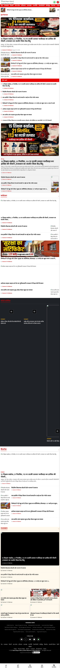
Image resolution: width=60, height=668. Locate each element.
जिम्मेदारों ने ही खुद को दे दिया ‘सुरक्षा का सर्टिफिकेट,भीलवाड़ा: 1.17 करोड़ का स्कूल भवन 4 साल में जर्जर (28, 103)
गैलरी (58, 644)
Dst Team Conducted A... (37, 627)
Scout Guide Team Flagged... (47, 625)
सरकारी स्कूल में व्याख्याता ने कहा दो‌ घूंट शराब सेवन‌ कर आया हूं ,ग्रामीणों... (15, 614)
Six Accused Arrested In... (31, 632)
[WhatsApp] (38, 639)
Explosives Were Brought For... (11, 629)
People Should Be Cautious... (18, 632)
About (27, 649)
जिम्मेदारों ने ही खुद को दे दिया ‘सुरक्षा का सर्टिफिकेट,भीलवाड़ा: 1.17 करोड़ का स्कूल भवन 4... (24, 189)
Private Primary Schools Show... (38, 629)
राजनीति (35, 5)
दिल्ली (11, 5)
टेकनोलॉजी (42, 5)
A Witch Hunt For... (10, 625)
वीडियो (30, 647)
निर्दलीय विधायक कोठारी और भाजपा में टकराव (14, 92)
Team (15, 649)
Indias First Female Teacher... (49, 627)
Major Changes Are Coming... (21, 625)
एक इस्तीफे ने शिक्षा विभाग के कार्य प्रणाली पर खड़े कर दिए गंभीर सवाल (20, 97)
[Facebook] (21, 639)
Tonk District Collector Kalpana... (11, 627)
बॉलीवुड (48, 5)
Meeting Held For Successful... (34, 625)
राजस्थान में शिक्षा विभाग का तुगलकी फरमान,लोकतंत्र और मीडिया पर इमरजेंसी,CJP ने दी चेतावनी (27, 120)
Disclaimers (39, 649)
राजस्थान (6, 5)
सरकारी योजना (52, 644)
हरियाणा (23, 5)
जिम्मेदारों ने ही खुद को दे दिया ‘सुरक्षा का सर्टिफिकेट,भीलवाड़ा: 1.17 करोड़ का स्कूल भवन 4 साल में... (28, 258)
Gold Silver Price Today (50, 629)
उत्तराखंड (29, 5)
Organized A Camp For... (42, 632)
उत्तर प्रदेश (17, 5)
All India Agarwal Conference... (25, 627)
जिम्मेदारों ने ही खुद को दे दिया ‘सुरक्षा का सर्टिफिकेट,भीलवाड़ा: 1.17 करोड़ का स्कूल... (34, 503)
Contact (33, 649)
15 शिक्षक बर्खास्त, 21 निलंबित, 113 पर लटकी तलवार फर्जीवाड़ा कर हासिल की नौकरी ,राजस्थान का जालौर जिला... (28, 218)
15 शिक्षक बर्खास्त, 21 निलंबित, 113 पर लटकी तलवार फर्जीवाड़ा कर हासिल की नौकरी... (28, 475)
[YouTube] (30, 639)
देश (2, 5)
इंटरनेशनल (4, 14)
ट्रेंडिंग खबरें (4, 80)
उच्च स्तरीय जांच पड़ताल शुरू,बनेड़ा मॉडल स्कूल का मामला (17, 115)
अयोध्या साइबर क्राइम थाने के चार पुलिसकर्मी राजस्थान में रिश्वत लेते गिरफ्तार (21, 109)
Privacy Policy (21, 649)
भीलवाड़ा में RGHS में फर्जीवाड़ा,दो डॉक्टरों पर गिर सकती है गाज (44, 614)
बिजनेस (53, 5)
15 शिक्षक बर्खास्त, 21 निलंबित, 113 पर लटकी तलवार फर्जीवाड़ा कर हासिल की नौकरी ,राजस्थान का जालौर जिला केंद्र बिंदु (28, 40)
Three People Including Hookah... (24, 629)
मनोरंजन (4, 195)
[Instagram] (34, 639)
